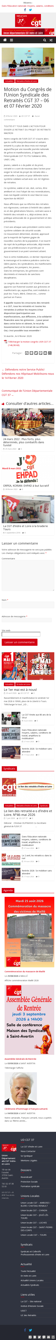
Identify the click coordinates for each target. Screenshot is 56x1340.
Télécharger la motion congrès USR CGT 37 (29, 341)
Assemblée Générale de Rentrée (20, 1059)
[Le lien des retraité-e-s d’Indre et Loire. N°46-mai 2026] (28, 775)
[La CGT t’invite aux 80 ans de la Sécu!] (11, 713)
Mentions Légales (29, 1160)
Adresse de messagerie (14, 616)
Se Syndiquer (27, 1155)
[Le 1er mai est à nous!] (28, 653)
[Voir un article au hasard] (51, 40)
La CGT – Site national (31, 1301)
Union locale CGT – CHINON (34, 1210)
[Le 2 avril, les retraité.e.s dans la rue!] (11, 854)
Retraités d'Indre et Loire (27, 81)
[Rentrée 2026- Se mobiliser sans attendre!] (11, 747)
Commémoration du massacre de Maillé (25, 971)
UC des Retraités (28, 1315)
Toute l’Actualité (28, 1271)
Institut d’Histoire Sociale (32, 1306)
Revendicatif (26, 1177)
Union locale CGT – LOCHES (34, 1222)
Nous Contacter (28, 1151)
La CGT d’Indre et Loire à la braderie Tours (25, 527)
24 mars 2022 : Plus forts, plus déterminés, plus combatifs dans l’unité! (23, 442)
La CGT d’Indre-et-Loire (31, 1146)
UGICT (24, 1310)
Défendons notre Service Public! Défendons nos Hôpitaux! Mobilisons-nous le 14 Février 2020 (28, 374)
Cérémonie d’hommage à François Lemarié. (26, 1108)
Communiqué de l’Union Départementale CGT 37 (27, 393)
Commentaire (8, 558)
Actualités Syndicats (30, 1285)
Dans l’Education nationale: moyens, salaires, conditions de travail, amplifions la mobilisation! (36, 734)
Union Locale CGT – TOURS (34, 1235)
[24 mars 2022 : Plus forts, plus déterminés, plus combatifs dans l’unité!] (28, 410)
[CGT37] (5, 40)
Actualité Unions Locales (32, 1280)
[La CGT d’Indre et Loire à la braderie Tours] (28, 497)
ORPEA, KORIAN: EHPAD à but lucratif (26, 485)
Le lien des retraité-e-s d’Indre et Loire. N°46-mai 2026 (28, 813)
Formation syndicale (30, 1186)
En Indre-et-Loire (23, 684)
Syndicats (44, 805)
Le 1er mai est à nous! (20, 689)
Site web (6, 630)
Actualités (9, 81)
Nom (5, 599)
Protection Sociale (29, 1181)
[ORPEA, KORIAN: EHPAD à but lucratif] (28, 456)
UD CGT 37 (25, 116)
